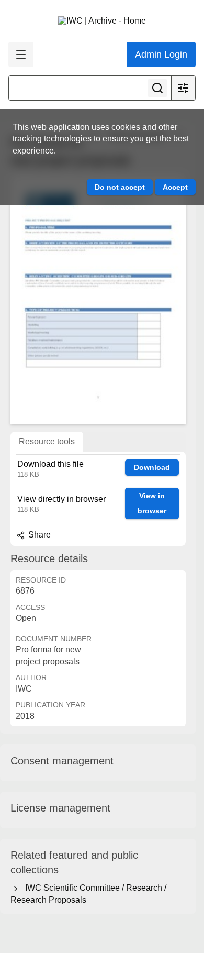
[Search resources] (157, 88)
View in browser (152, 503)
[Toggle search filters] (183, 88)
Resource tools (47, 441)
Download (152, 467)
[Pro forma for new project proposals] (98, 299)
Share (38, 534)
